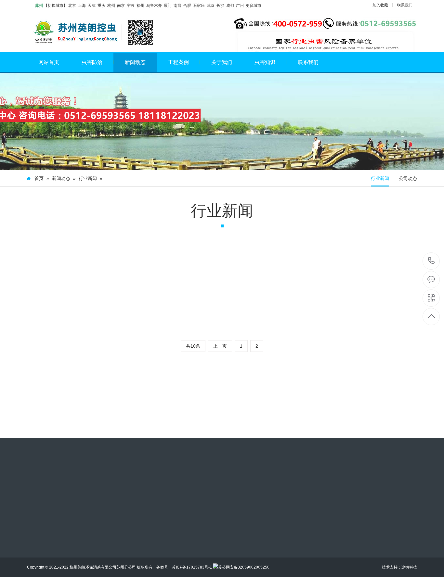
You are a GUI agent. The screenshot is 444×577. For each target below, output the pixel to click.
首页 (39, 178)
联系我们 (404, 5)
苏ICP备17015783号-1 (192, 567)
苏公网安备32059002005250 (243, 567)
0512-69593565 (431, 261)
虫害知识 (265, 62)
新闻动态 (135, 62)
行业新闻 (88, 178)
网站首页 (48, 62)
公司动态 (408, 178)
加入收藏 (380, 5)
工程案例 (178, 62)
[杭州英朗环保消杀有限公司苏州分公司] (91, 32)
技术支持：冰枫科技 (399, 567)
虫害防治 (92, 62)
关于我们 (221, 62)
